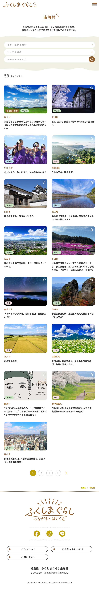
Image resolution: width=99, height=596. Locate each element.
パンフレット (28, 549)
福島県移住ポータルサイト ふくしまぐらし (20, 4)
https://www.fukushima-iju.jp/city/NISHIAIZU (73, 154)
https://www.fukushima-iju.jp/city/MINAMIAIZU (25, 298)
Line (62, 533)
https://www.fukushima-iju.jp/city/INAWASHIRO (73, 345)
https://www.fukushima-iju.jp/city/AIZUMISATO (73, 394)
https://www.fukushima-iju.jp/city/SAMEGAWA (25, 107)
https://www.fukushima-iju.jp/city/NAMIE (73, 200)
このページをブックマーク (44, 88)
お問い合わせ (28, 557)
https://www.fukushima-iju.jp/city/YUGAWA (25, 345)
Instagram (49, 533)
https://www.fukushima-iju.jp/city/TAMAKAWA (73, 107)
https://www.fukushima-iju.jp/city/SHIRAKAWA (25, 200)
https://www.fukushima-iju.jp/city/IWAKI (25, 154)
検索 (92, 59)
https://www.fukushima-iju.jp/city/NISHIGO (25, 394)
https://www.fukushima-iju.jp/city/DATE (73, 298)
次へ (66, 473)
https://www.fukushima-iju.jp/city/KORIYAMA (25, 443)
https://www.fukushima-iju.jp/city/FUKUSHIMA (25, 249)
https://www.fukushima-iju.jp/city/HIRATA (73, 249)
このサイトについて (73, 549)
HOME (83, 487)
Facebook (37, 533)
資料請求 (27, 592)
